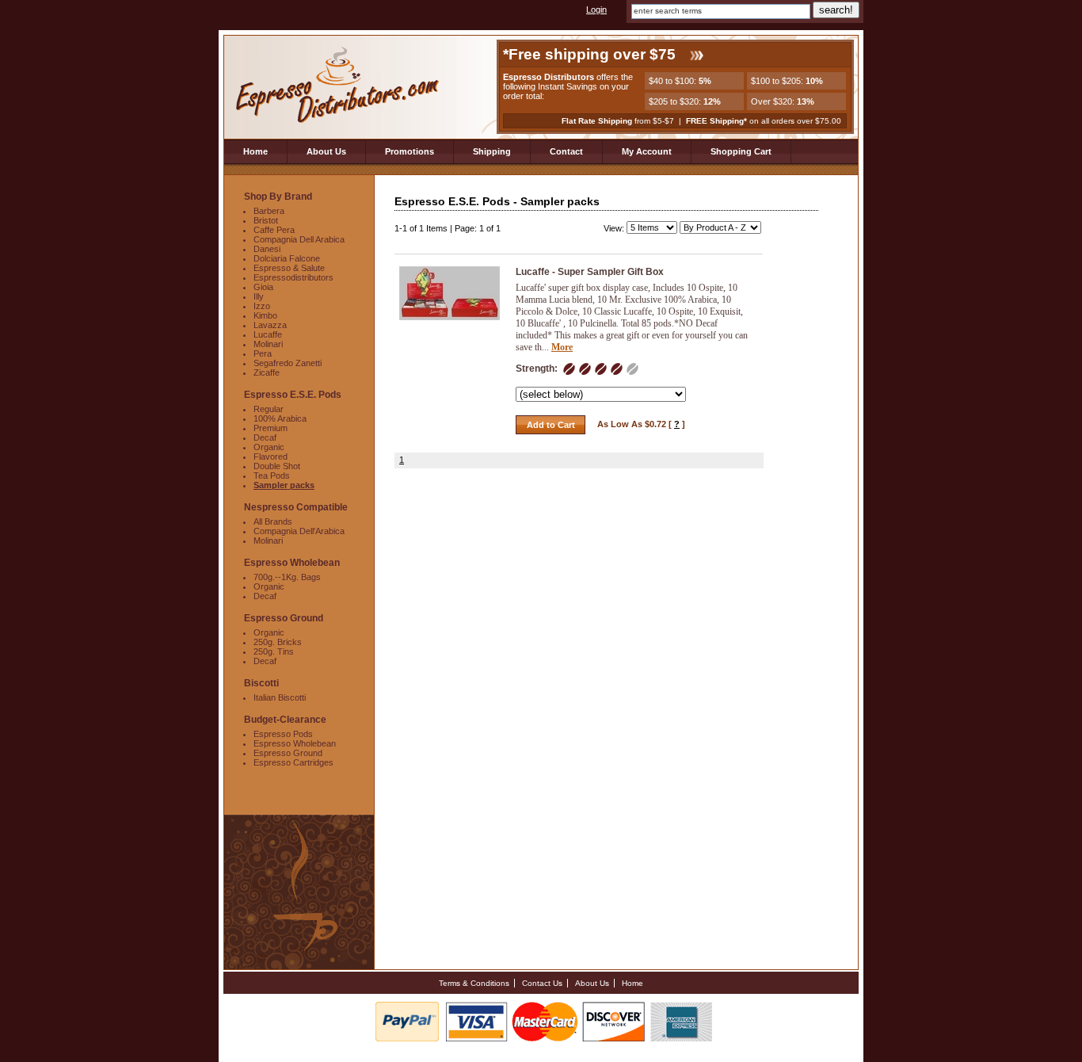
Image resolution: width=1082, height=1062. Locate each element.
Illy (258, 296)
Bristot (265, 220)
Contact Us (542, 983)
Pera (262, 353)
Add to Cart (551, 425)
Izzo (261, 306)
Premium (270, 428)
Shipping (492, 151)
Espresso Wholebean (294, 743)
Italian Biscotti (279, 697)
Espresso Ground (287, 753)
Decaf (264, 437)
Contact (566, 151)
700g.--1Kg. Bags (287, 577)
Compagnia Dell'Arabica (299, 531)
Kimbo (265, 315)
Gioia (263, 287)
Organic (268, 447)
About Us (326, 151)
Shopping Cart (741, 151)
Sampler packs (283, 485)
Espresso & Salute (289, 268)
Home (255, 151)
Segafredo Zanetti (287, 363)
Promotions (409, 151)
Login (596, 9)
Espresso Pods (283, 734)
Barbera (268, 211)
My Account (647, 151)
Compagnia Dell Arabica (299, 239)
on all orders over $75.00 (763, 121)
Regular (268, 409)
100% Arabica (280, 418)
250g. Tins (273, 651)
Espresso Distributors (338, 86)
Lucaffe (267, 334)
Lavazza (270, 325)
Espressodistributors (293, 277)
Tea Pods (271, 475)
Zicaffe (266, 372)
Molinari (268, 344)
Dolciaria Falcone (286, 258)
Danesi (266, 249)
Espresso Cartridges (293, 762)
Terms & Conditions (474, 983)
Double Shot (276, 466)
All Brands (272, 521)
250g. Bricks (277, 642)
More (562, 347)
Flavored (270, 456)
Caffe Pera (274, 230)
